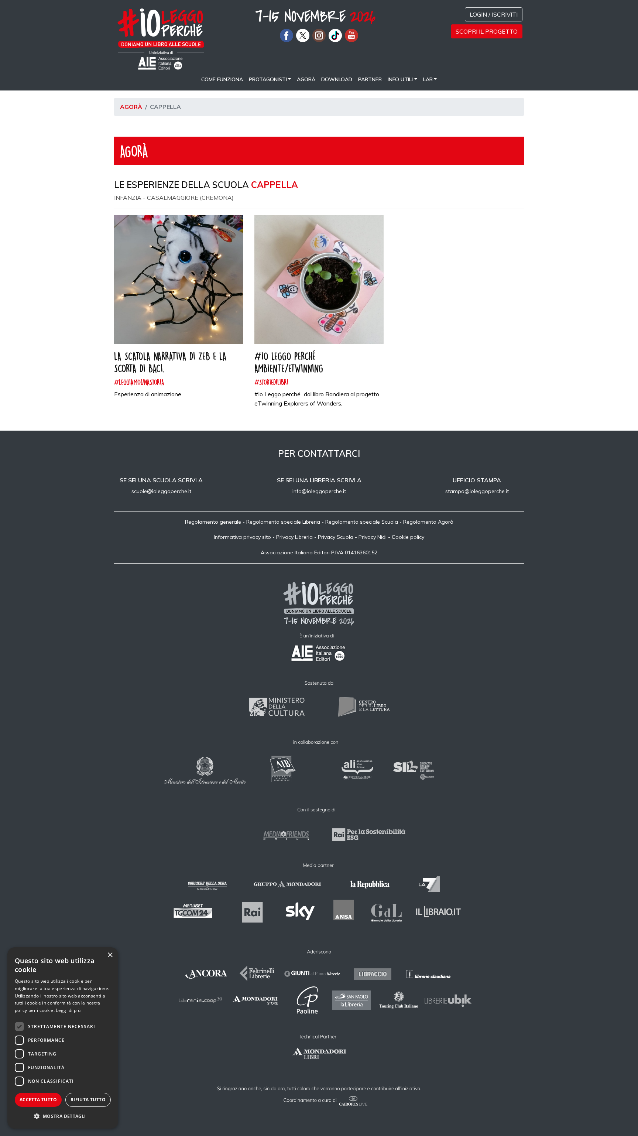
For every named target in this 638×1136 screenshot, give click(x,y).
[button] (63, 1116)
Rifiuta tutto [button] (88, 1099)
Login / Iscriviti (494, 14)
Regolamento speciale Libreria (283, 522)
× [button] (110, 955)
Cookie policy (408, 537)
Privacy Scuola (335, 537)
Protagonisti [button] (268, 79)
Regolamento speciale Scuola (361, 522)
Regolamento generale (213, 522)
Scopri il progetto (487, 31)
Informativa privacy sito (242, 537)
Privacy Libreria (294, 537)
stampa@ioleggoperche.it (477, 491)
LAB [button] (428, 79)
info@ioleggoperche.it (319, 491)
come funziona (222, 79)
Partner (370, 79)
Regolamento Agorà (428, 522)
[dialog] (62, 1038)
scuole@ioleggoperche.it (161, 491)
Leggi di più (68, 1010)
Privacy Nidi (373, 537)
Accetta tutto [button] (38, 1099)
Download (336, 79)
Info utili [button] (400, 79)
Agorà (306, 79)
